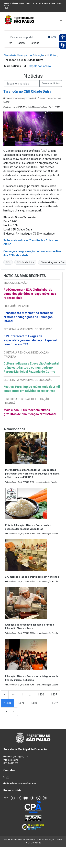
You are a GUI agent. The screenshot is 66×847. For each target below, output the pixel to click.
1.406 (40, 694)
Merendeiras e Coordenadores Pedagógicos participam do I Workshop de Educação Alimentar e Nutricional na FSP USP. (33, 474)
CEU (8, 262)
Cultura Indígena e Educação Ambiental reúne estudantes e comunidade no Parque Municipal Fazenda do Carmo (31, 367)
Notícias (35, 43)
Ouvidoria (30, 3)
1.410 (33, 703)
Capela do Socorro (40, 66)
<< (13, 694)
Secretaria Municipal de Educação (24, 55)
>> (5, 711)
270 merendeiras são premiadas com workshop (32, 576)
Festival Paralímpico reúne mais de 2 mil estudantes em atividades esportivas (32, 389)
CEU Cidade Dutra (25, 262)
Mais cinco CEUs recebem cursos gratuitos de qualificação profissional (30, 412)
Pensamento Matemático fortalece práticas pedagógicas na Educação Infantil (28, 317)
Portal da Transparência (45, 3)
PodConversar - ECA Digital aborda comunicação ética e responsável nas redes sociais (30, 294)
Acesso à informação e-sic (14, 3)
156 (7, 777)
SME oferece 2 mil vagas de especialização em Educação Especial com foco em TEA (30, 340)
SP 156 (59, 3)
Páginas (21, 43)
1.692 (54, 703)
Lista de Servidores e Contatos (21, 783)
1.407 (53, 694)
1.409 (20, 703)
